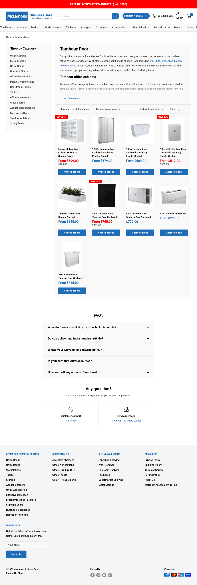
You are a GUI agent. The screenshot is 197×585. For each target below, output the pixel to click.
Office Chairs (17, 66)
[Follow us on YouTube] (104, 575)
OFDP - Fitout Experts (64, 479)
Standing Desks (14, 504)
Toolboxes (104, 474)
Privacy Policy (152, 460)
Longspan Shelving (109, 460)
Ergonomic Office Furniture (21, 499)
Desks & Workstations (22, 81)
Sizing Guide (17, 123)
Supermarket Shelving (110, 479)
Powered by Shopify (15, 573)
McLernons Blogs (19, 113)
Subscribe (16, 554)
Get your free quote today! (126, 420)
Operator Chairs (19, 71)
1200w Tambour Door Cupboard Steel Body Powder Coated (103, 153)
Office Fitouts (59, 474)
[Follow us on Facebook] (92, 575)
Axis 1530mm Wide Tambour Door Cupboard (138, 215)
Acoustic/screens (15, 484)
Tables (14, 92)
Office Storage (18, 55)
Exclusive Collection (17, 494)
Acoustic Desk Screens (22, 107)
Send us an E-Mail (20, 118)
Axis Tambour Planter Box (173, 213)
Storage (10, 479)
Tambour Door (22, 37)
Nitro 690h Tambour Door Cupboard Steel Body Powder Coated (173, 153)
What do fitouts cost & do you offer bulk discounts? (82, 327)
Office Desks (13, 464)
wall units (154, 61)
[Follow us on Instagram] (98, 575)
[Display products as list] (184, 109)
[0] (189, 16)
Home (9, 37)
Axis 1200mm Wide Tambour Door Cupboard (104, 215)
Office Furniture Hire (63, 470)
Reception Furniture (17, 514)
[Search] (115, 16)
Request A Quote (133, 15)
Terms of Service (154, 470)
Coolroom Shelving (108, 470)
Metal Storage (18, 61)
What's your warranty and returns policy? (75, 349)
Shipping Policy (153, 464)
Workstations (13, 470)
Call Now (71, 420)
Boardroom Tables (20, 87)
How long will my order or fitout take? (72, 372)
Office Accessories (20, 97)
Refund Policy (152, 474)
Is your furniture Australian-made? (70, 361)
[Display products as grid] (179, 109)
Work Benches (106, 464)
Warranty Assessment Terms (161, 484)
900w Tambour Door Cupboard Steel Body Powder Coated (136, 153)
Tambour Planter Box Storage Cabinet (69, 215)
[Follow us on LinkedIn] (110, 575)
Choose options (72, 171)
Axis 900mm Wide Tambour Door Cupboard (70, 276)
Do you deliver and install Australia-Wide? (75, 338)
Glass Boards (17, 102)
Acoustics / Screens (63, 460)
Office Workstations (21, 76)
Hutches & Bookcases (18, 509)
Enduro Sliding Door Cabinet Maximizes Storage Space (68, 153)
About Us (150, 479)
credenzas (167, 61)
